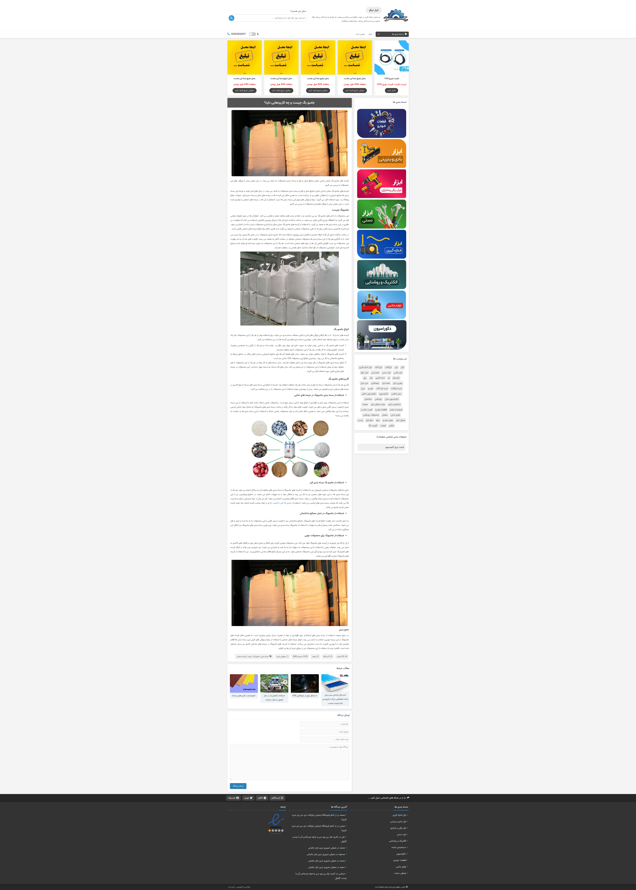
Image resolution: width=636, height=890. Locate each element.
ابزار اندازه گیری (365, 367)
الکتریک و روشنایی (397, 841)
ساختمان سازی (394, 404)
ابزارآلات (388, 367)
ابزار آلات (378, 367)
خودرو (370, 388)
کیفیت (383, 425)
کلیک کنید (391, 90)
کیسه (250, 656)
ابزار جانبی (398, 372)
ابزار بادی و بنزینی (398, 821)
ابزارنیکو (396, 378)
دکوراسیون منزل (392, 399)
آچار (402, 367)
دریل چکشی (396, 394)
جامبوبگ (336, 335)
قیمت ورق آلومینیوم (394, 447)
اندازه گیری (380, 378)
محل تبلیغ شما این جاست (355, 78)
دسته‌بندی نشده (399, 847)
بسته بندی (265, 656)
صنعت (365, 404)
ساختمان (368, 399)
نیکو (378, 420)
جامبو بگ (256, 656)
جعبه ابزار (386, 383)
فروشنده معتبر (396, 409)
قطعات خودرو (381, 409)
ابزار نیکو (364, 372)
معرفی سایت (281, 656)
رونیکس (378, 399)
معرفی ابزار (400, 420)
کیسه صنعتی (241, 656)
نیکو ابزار (369, 420)
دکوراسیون (383, 394)
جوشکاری (375, 383)
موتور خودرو (388, 420)
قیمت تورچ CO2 (392, 78)
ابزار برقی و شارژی (398, 828)
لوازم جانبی (395, 415)
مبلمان (385, 415)
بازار (371, 378)
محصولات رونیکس (371, 415)
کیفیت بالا (373, 425)
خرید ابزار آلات (382, 388)
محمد (314, 656)
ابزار (396, 367)
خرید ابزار (364, 383)
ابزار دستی (386, 372)
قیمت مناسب (366, 409)
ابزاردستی (375, 372)
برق (365, 378)
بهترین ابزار (397, 383)
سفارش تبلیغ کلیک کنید (354, 90)
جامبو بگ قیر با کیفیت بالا (280, 503)
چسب (360, 420)
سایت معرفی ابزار (378, 404)
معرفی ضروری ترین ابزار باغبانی (322, 848)
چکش (391, 425)
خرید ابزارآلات (396, 388)
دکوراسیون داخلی (369, 394)
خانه (370, 34)
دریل (363, 388)
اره (389, 378)
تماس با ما (360, 34)
